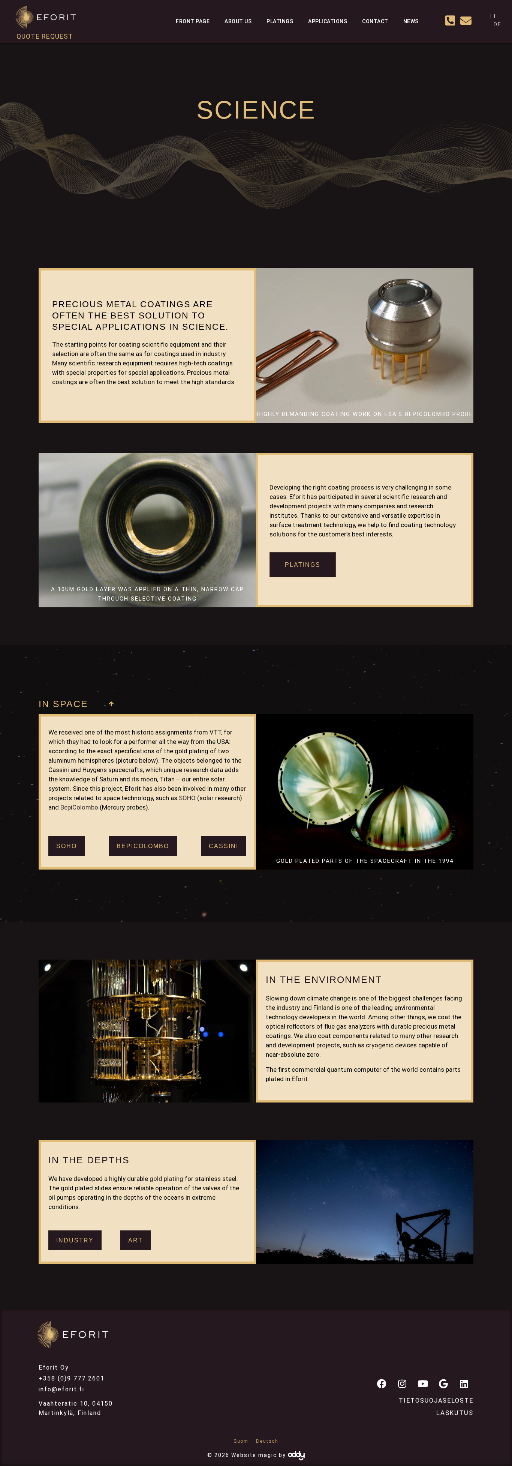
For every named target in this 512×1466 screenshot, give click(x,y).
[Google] (443, 1383)
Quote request (44, 36)
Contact (375, 21)
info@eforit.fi (61, 1389)
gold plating (166, 1178)
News (411, 21)
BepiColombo (79, 807)
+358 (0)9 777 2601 (72, 1378)
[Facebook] (381, 1383)
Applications (327, 21)
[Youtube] (422, 1383)
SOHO (187, 798)
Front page (193, 21)
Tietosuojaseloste (436, 1400)
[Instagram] (402, 1383)
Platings (279, 21)
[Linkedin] (464, 1383)
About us (238, 21)
